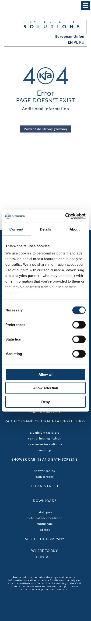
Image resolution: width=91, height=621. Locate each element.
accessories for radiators (45, 444)
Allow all (45, 374)
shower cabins (44, 471)
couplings (45, 450)
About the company (44, 539)
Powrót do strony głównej (45, 129)
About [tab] (75, 229)
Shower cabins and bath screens (44, 459)
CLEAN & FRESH (44, 486)
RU (81, 42)
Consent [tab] (16, 229)
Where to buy (44, 551)
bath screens (44, 476)
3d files (44, 529)
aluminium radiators (44, 432)
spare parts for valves (44, 412)
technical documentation (45, 518)
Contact (44, 557)
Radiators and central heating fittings (45, 421)
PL (76, 42)
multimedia (45, 524)
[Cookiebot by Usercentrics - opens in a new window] (65, 216)
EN (70, 42)
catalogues (44, 512)
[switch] (79, 324)
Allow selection (45, 388)
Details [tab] (45, 229)
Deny (45, 402)
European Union (69, 36)
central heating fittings (44, 438)
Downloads (44, 501)
